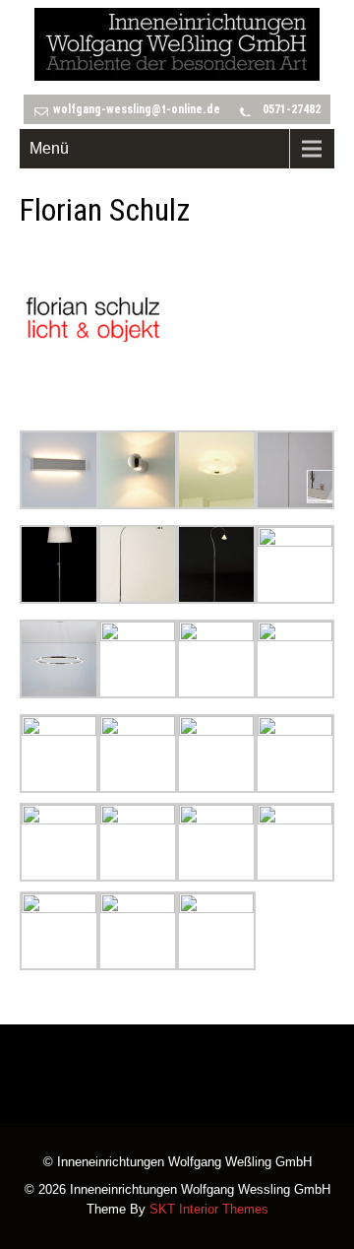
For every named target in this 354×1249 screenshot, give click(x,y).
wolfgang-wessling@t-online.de (136, 109)
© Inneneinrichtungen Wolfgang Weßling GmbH (177, 1163)
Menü (49, 148)
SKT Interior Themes (208, 1209)
